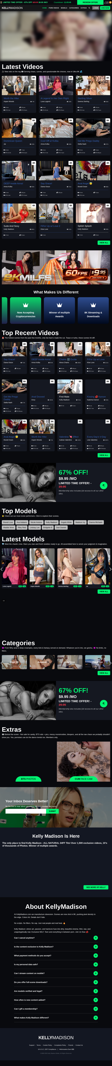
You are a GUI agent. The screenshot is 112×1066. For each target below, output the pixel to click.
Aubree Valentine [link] (65, 440)
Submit (52, 811)
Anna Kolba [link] (45, 144)
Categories (74, 8)
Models (64, 8)
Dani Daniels (61, 527)
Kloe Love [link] (44, 229)
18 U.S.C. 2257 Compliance (47, 1049)
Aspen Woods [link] (9, 101)
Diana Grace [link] (45, 187)
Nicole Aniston (36, 522)
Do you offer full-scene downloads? (30, 982)
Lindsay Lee (34, 527)
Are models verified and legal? (28, 991)
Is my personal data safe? (26, 964)
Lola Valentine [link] (92, 440)
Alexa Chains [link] (64, 362)
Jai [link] (5, 144)
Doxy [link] (33, 400)
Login (95, 8)
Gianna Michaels (95, 522)
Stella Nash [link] (82, 144)
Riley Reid (22, 527)
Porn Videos (54, 8)
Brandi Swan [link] (82, 187)
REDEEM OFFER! (90, 2)
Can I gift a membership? (26, 1009)
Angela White (66, 522)
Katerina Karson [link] (93, 400)
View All (104, 243)
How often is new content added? (29, 1000)
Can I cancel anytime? (24, 938)
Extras (84, 8)
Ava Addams (22, 522)
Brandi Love (8, 522)
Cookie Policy (47, 1045)
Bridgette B (47, 527)
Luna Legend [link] (45, 101)
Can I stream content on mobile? (29, 973)
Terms (39, 1045)
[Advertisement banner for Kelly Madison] (56, 267)
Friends (70, 1045)
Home (44, 8)
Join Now (105, 8)
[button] (110, 569)
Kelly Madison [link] (9, 229)
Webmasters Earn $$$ (66, 1049)
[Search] (89, 8)
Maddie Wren (8, 527)
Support (31, 1045)
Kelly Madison (51, 522)
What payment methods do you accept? (32, 955)
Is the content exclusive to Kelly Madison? (33, 947)
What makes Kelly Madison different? (31, 1018)
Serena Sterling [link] (83, 101)
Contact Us (79, 1045)
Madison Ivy (80, 522)
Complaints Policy (60, 1045)
